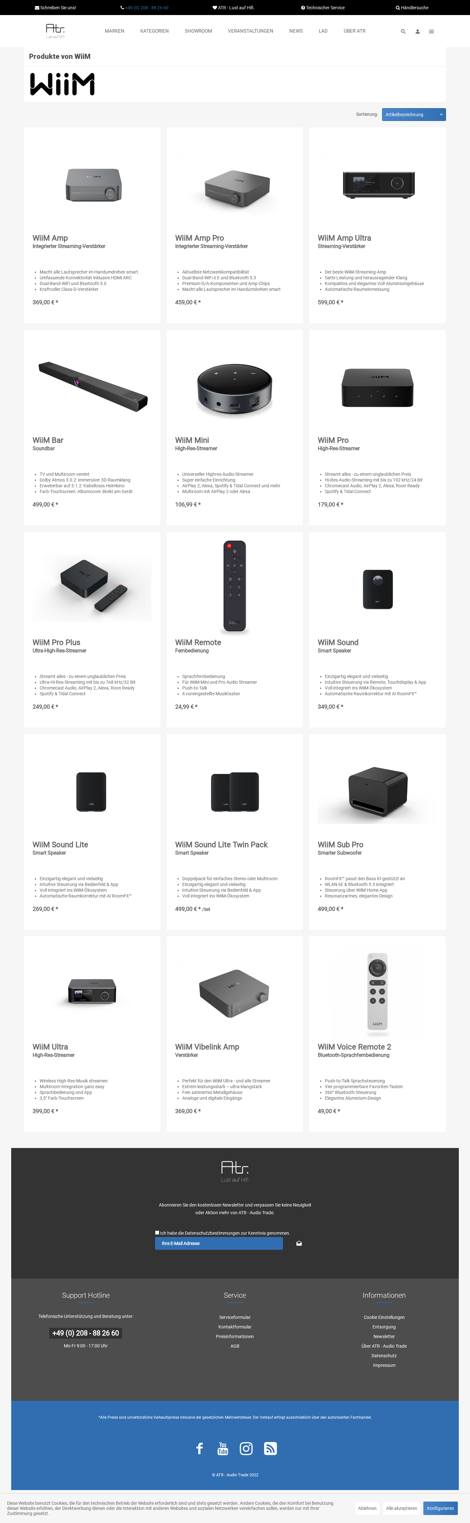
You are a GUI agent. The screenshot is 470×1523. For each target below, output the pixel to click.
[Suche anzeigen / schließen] (403, 31)
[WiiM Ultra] (92, 993)
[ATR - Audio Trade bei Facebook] (199, 1450)
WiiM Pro (339, 443)
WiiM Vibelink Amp (207, 1050)
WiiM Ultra (53, 1050)
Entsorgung (384, 1326)
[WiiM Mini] (234, 386)
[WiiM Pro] (377, 386)
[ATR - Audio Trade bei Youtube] (222, 1450)
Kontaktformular (235, 1326)
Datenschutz (384, 1355)
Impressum (384, 1365)
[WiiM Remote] (234, 588)
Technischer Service (325, 7)
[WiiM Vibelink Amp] (234, 993)
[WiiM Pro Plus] (92, 588)
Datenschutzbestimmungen (212, 1233)
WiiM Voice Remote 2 (354, 1050)
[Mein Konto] (417, 31)
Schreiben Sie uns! (57, 7)
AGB (235, 1346)
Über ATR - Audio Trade (384, 1346)
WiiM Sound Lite (60, 848)
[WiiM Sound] (377, 588)
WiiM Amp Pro (211, 241)
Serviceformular (235, 1317)
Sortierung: (367, 114)
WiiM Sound (338, 646)
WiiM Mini (196, 443)
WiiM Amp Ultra (344, 241)
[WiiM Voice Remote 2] (377, 993)
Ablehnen (367, 1508)
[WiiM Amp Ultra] (377, 184)
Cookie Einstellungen (384, 1317)
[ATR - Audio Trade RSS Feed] (270, 1450)
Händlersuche (414, 7)
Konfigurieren (440, 1508)
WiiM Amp (69, 241)
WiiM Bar (48, 443)
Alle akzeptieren (401, 1508)
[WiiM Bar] (92, 386)
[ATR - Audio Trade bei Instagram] (246, 1450)
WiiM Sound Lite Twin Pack (221, 848)
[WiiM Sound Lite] (92, 791)
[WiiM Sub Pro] (377, 791)
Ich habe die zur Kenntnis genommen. (225, 1233)
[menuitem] (114, 31)
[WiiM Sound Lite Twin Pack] (234, 791)
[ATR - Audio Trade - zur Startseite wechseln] (55, 31)
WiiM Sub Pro (341, 848)
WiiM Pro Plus (59, 646)
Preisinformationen (235, 1336)
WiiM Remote (198, 646)
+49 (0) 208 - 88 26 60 (146, 7)
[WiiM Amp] (92, 184)
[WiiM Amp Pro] (234, 184)
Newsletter (384, 1336)
